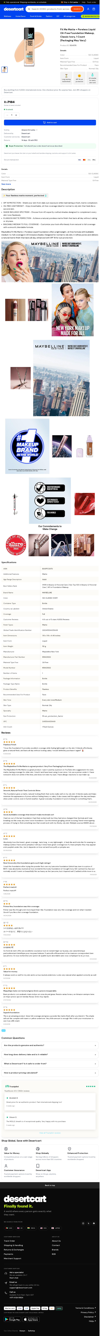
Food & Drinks (36, 16)
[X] (88, 1223)
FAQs (92, 1321)
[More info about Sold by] (37, 130)
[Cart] (93, 9)
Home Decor (21, 16)
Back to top (50, 1185)
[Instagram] (83, 1223)
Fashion (49, 16)
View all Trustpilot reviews (50, 1133)
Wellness (7, 16)
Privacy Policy (88, 1312)
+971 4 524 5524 (16, 1297)
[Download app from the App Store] (31, 1319)
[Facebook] (94, 1223)
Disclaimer (90, 1317)
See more (6, 184)
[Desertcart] (14, 9)
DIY (58, 16)
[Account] (88, 9)
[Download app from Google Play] (12, 1319)
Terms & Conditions (85, 1308)
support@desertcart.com (21, 1288)
